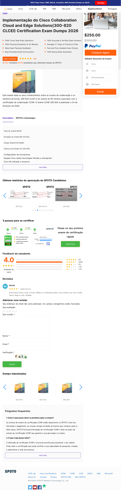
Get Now (100, 3)
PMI (44, 9)
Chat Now (70, 244)
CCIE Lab (33, 9)
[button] (4, 196)
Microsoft (66, 9)
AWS (54, 9)
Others (79, 9)
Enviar (100, 91)
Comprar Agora (100, 52)
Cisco (20, 9)
